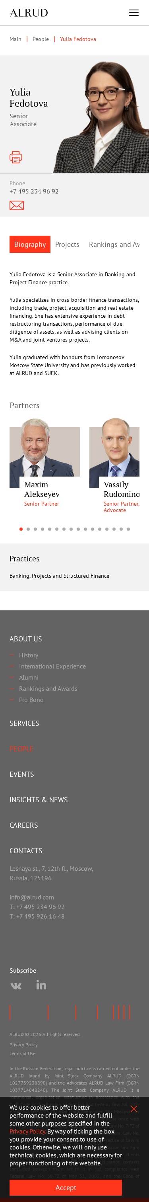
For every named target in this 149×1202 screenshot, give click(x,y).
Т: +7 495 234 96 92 (37, 907)
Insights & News (39, 799)
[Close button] (133, 1108)
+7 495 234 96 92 (34, 191)
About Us (26, 638)
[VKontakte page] (16, 986)
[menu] (134, 12)
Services (24, 723)
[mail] (17, 205)
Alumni (29, 677)
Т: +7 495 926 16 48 (37, 916)
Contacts (26, 850)
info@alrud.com (32, 897)
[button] (21, 529)
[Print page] (16, 157)
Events (22, 774)
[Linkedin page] (41, 986)
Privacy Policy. (28, 1131)
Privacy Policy (24, 1045)
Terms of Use (22, 1053)
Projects (67, 244)
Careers (24, 825)
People (22, 748)
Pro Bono (31, 699)
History (28, 655)
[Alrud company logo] (29, 13)
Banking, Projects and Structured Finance (59, 575)
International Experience (52, 666)
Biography (30, 244)
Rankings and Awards (48, 688)
